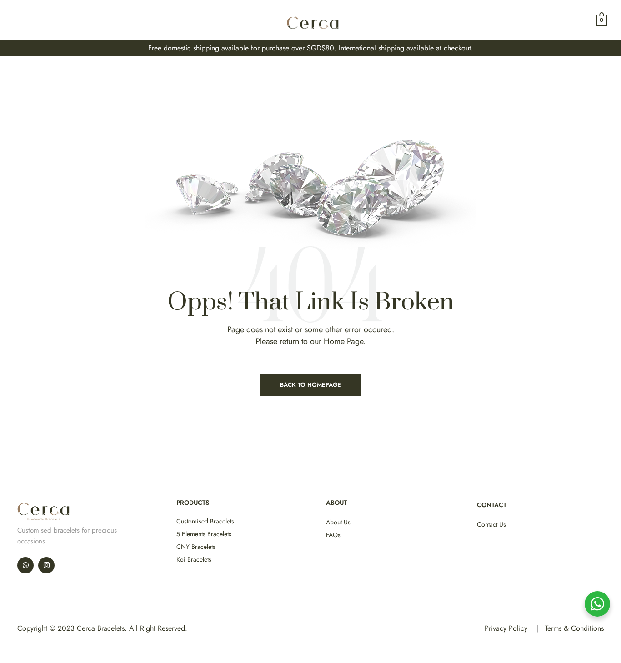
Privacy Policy (506, 628)
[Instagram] (46, 565)
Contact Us (491, 524)
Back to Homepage (310, 384)
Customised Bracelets (205, 521)
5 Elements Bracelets (203, 533)
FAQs (333, 534)
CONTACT (491, 504)
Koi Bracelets (193, 559)
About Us (338, 522)
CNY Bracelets (195, 546)
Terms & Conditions (574, 628)
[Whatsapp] (25, 565)
